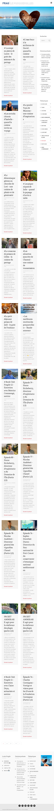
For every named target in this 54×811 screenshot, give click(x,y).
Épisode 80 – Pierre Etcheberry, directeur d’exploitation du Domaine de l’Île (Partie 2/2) (9, 469)
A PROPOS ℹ (6, 765)
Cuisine (42, 107)
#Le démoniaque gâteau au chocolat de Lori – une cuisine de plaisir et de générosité (9, 184)
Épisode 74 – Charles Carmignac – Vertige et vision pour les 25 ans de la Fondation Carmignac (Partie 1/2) (28, 688)
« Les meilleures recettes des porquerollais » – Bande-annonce (28, 323)
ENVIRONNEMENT (45, 117)
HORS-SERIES (44, 129)
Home (3, 26)
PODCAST (43, 140)
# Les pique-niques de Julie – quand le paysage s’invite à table (29, 190)
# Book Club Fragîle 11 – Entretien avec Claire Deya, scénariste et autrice (9, 685)
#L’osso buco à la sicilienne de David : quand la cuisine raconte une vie (28, 49)
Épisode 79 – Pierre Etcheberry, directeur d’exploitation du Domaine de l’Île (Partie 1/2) (28, 394)
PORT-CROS (44, 144)
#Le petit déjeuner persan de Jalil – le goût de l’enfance (9, 322)
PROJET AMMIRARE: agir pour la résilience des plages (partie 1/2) (28, 623)
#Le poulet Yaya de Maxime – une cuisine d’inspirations (29, 112)
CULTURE (43, 110)
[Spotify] (25, 806)
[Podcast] (28, 806)
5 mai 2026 (13, 330)
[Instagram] (22, 806)
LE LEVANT (44, 132)
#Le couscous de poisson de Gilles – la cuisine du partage (9, 256)
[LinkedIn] (34, 806)
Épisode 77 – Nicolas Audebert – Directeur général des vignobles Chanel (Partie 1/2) (28, 466)
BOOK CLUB (44, 104)
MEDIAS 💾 (7, 770)
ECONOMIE (44, 114)
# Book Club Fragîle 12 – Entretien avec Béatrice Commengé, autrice (10, 388)
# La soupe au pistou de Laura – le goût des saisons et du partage (9, 55)
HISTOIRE (43, 125)
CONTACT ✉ (7, 768)
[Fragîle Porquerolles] (18, 3)
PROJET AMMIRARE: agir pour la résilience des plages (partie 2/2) (9, 623)
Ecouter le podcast (8, 95)
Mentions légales (25, 809)
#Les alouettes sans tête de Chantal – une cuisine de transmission (29, 259)
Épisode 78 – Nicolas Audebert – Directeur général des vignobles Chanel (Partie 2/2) (9, 543)
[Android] (31, 806)
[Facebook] (20, 806)
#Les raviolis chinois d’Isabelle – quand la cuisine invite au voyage (9, 122)
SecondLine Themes (17, 809)
